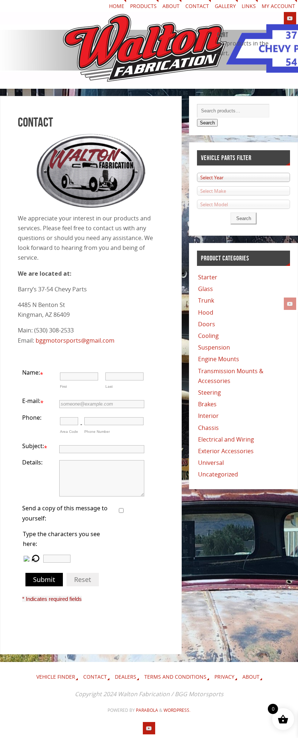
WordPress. (177, 710)
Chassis (208, 428)
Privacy (224, 676)
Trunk (206, 300)
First (63, 386)
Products (143, 6)
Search (207, 122)
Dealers (125, 676)
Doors (206, 324)
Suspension (214, 347)
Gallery (225, 6)
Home (116, 6)
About (171, 6)
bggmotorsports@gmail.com (75, 340)
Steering (209, 392)
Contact (197, 6)
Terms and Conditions (175, 676)
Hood (205, 312)
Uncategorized (218, 474)
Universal (211, 463)
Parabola (147, 710)
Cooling (208, 336)
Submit (44, 579)
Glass (205, 289)
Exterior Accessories (226, 451)
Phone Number (97, 432)
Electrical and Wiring (226, 439)
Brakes (207, 404)
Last (109, 386)
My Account (278, 6)
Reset (82, 579)
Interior (208, 416)
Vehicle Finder (55, 676)
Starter (207, 277)
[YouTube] (290, 304)
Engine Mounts (218, 359)
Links (249, 6)
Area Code (69, 432)
